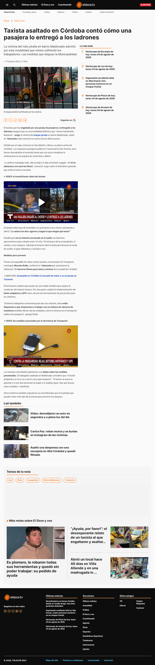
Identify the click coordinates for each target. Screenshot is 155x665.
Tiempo (47, 12)
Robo (20, 480)
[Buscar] (14, 5)
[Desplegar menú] (5, 4)
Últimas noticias (30, 4)
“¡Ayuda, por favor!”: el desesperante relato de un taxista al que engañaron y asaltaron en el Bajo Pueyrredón (89, 537)
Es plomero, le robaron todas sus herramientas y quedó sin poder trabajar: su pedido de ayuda (33, 569)
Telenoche (69, 480)
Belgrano (61, 12)
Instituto (88, 12)
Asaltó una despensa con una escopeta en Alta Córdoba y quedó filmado (53, 451)
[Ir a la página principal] (86, 5)
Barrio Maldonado (52, 480)
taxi (10, 480)
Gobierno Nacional (107, 12)
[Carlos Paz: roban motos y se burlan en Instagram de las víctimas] (16, 433)
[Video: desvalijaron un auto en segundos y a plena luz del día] (16, 415)
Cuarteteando (64, 4)
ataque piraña (40, 135)
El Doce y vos (47, 4)
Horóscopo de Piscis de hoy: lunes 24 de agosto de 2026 (101, 97)
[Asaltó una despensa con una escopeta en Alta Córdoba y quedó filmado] (16, 451)
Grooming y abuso (29, 12)
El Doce (6, 21)
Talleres (75, 12)
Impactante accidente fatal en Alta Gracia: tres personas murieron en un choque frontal (100, 82)
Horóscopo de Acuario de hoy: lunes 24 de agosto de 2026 (100, 110)
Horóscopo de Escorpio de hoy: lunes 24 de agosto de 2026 (100, 54)
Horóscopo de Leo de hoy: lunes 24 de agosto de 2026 (100, 67)
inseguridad (33, 480)
